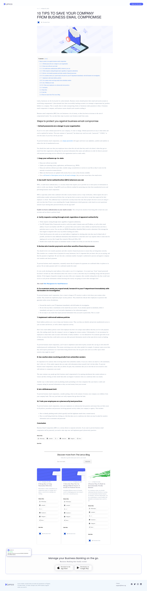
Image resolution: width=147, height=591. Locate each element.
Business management (68, 481)
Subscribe (87, 461)
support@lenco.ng (121, 585)
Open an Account (136, 4)
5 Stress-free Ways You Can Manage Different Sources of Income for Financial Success (71, 485)
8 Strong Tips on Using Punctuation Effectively (45, 484)
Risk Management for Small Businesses (56, 283)
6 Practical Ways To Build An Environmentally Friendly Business (96, 485)
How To (39, 8)
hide (46, 58)
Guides (40, 481)
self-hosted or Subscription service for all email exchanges (59, 175)
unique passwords (67, 141)
